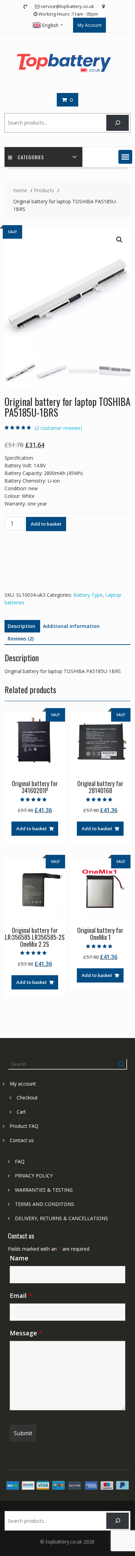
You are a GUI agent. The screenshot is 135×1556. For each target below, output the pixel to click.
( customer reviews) (58, 428)
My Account (89, 25)
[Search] (117, 123)
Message (26, 1333)
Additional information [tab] (71, 626)
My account (23, 1083)
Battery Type (87, 595)
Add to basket (46, 524)
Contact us (22, 1140)
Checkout (27, 1097)
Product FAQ (24, 1126)
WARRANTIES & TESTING (44, 1190)
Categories (31, 157)
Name (19, 1258)
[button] (125, 157)
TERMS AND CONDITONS (44, 1204)
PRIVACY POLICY (34, 1175)
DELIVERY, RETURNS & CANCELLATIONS (61, 1218)
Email (21, 1295)
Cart (21, 1111)
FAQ (20, 1161)
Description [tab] (21, 626)
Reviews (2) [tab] (21, 638)
